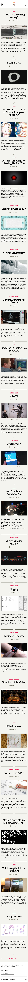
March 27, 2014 (14, 826)
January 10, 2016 (15, 212)
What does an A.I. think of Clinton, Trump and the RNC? (14, 112)
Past (14, 816)
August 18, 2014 (14, 729)
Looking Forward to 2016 (14, 208)
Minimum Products (14, 636)
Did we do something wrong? (14, 16)
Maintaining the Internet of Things (14, 869)
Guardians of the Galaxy (14, 682)
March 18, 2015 (14, 399)
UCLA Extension (14, 726)
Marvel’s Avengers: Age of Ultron (13, 301)
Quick (16, 205)
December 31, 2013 (14, 919)
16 (9, 958)
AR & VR (14, 396)
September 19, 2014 (14, 639)
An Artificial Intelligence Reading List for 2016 (13, 162)
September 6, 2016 (15, 66)
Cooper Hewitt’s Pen (14, 773)
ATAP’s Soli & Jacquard (14, 252)
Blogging (14, 589)
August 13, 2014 (14, 776)
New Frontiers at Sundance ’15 (14, 493)
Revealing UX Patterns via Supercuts (14, 349)
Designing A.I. (14, 62)
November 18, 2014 (14, 547)
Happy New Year (14, 916)
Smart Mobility (14, 443)
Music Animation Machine (14, 542)
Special (16, 632)
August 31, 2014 (14, 685)
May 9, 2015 (15, 305)
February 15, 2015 (15, 447)
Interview (11, 296)
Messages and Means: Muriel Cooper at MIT (14, 821)
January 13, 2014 (15, 874)
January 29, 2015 (15, 497)
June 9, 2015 (15, 256)
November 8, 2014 (15, 592)
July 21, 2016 (15, 118)
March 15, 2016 (14, 166)
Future (11, 440)
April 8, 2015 (15, 354)
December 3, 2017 (15, 20)
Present (14, 11)
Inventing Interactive (10, 979)
